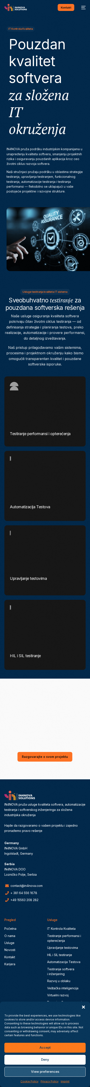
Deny (45, 1059)
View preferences (45, 1071)
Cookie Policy (29, 1081)
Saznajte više (23, 436)
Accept (45, 1047)
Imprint (65, 1081)
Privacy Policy (50, 1081)
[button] (83, 1007)
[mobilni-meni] (82, 7)
